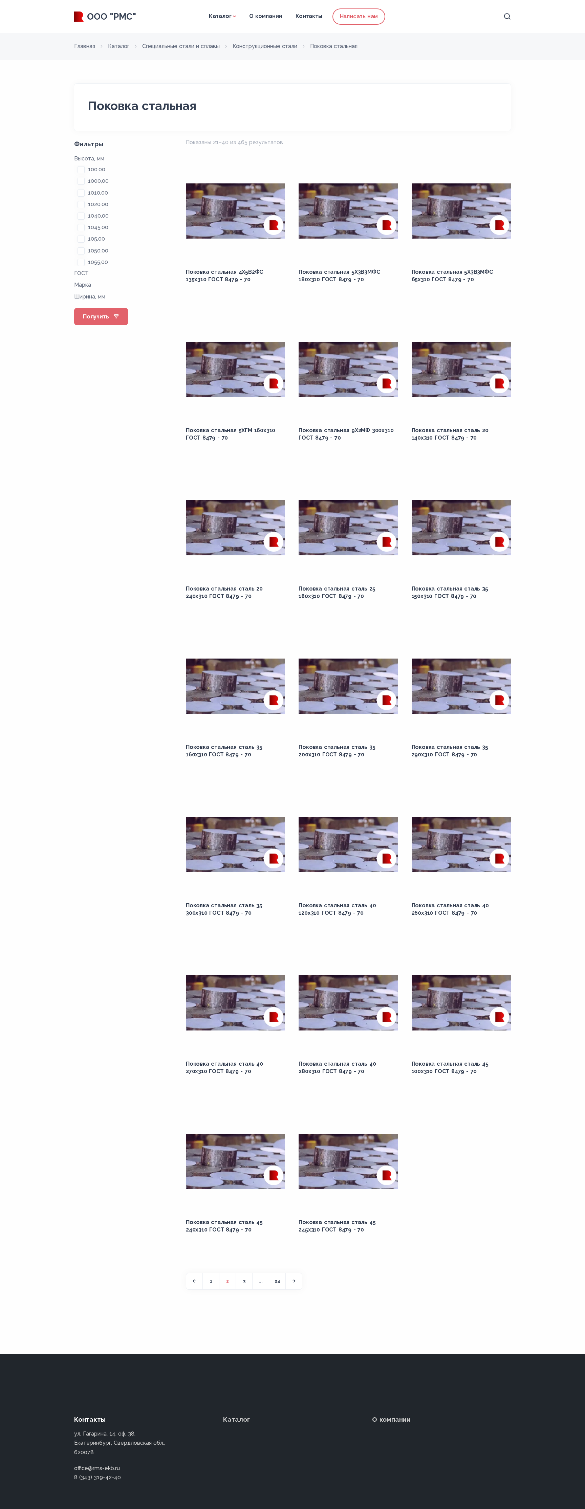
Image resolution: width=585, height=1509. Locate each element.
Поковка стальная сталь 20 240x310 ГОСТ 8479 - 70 (224, 592)
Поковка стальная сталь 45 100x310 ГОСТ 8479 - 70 (450, 1067)
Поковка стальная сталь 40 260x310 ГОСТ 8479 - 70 (450, 909)
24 (277, 1281)
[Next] (293, 1281)
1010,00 (98, 193)
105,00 (96, 239)
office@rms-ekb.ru (97, 1468)
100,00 (96, 169)
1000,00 (98, 181)
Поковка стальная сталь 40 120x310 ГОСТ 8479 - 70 (337, 909)
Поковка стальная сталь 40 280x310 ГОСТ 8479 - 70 (337, 1067)
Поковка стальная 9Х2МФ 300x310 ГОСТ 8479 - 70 (346, 434)
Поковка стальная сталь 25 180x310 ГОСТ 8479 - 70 (337, 592)
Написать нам (359, 16)
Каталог (220, 16)
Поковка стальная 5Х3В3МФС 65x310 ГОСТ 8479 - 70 (452, 276)
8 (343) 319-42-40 (97, 1477)
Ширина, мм (89, 296)
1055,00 (98, 262)
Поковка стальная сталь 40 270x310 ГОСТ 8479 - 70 (224, 1067)
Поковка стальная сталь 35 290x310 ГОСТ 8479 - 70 (450, 751)
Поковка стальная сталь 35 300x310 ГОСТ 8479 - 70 (224, 909)
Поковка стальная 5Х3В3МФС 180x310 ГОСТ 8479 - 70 (339, 276)
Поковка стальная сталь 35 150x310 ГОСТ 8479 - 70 (450, 592)
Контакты (309, 16)
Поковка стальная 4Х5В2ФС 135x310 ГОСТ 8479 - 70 (224, 276)
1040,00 (98, 216)
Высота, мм (89, 158)
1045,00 (98, 227)
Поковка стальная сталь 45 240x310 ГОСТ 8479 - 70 (224, 1226)
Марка (82, 285)
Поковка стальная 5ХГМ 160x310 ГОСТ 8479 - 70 (230, 434)
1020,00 (98, 204)
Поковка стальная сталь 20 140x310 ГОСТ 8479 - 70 (450, 434)
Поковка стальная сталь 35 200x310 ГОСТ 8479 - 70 (337, 751)
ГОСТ (81, 273)
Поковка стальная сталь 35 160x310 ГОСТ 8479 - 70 (224, 751)
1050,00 (98, 250)
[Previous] (194, 1281)
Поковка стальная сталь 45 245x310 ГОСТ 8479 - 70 (337, 1226)
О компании (265, 16)
